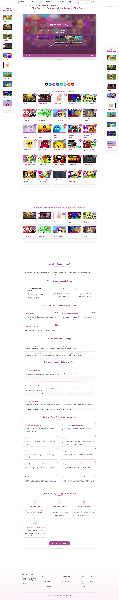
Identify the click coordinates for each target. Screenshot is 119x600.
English (91, 576)
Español (83, 576)
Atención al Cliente (65, 576)
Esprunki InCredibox (48, 2)
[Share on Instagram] (53, 84)
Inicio (32, 1)
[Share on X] (46, 84)
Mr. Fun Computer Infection (32, 354)
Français (92, 586)
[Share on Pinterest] (72, 84)
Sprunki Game (31, 5)
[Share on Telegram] (65, 84)
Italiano (91, 583)
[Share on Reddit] (68, 84)
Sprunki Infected (70, 2)
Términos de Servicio (66, 581)
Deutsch (83, 579)
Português (83, 586)
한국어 (82, 583)
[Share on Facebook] (50, 84)
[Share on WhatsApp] (61, 84)
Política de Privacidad (66, 579)
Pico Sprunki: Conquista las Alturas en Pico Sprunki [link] (45, 5)
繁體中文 (83, 581)
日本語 (91, 581)
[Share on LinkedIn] (57, 84)
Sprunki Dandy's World (60, 2)
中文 (91, 579)
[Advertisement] (7, 132)
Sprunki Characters (46, 579)
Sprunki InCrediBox (37, 2)
